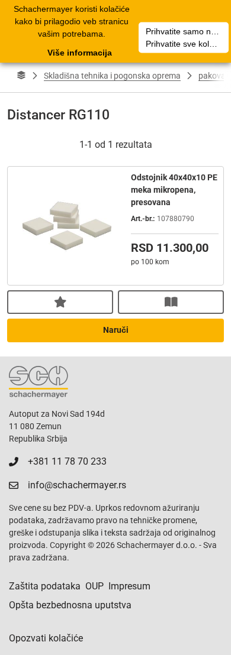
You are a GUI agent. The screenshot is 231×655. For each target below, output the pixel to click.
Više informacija (79, 52)
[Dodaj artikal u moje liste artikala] (60, 302)
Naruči (116, 330)
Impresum (129, 586)
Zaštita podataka (45, 586)
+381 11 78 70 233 (67, 461)
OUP (94, 586)
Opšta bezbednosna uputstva (70, 605)
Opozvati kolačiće (46, 638)
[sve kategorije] (21, 75)
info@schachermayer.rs (77, 485)
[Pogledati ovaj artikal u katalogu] (171, 302)
